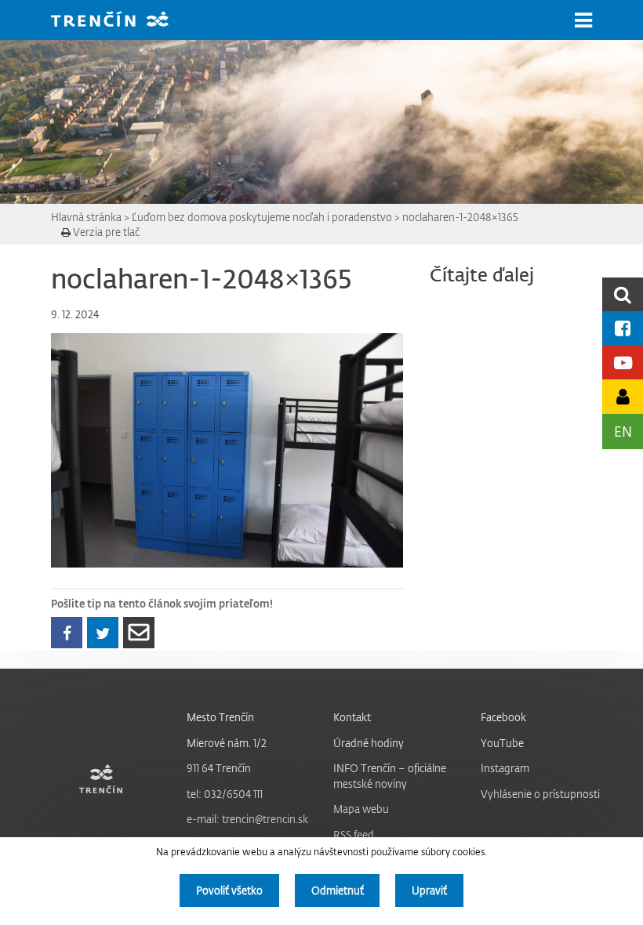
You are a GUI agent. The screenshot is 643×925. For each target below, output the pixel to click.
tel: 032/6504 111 (225, 793)
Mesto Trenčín (220, 717)
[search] (622, 294)
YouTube (502, 742)
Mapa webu (361, 808)
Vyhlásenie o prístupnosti (540, 793)
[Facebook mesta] (622, 328)
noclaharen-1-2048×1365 (460, 216)
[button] (583, 20)
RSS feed (353, 834)
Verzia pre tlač (105, 231)
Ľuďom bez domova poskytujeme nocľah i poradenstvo (262, 216)
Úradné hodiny (368, 742)
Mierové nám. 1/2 (227, 742)
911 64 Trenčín (219, 767)
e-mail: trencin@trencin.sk (247, 818)
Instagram (505, 767)
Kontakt (352, 717)
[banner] (121, 21)
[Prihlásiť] (622, 396)
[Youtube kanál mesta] (622, 362)
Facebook (503, 717)
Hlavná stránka (86, 216)
